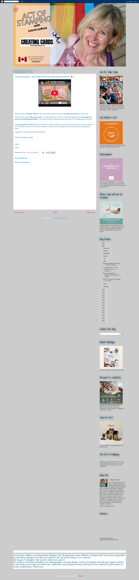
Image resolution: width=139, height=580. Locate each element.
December (106, 248)
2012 (103, 321)
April (105, 261)
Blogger (80, 576)
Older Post (91, 213)
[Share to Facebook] (52, 153)
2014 (103, 315)
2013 (103, 318)
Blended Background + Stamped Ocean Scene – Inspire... (111, 275)
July (104, 258)
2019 (103, 302)
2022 (103, 295)
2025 (103, 246)
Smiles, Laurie (115, 480)
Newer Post (19, 213)
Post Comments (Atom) (59, 218)
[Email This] (47, 153)
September (106, 253)
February (106, 286)
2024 (103, 290)
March (105, 284)
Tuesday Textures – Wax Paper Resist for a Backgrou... (110, 269)
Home (55, 213)
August (105, 256)
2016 (103, 310)
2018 (103, 305)
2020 (103, 300)
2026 (103, 243)
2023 (103, 292)
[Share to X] (51, 153)
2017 (103, 308)
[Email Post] (42, 152)
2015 (103, 313)
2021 (103, 297)
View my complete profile (107, 506)
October (106, 251)
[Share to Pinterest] (54, 153)
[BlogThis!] (49, 153)
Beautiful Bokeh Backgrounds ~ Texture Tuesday (111, 264)
